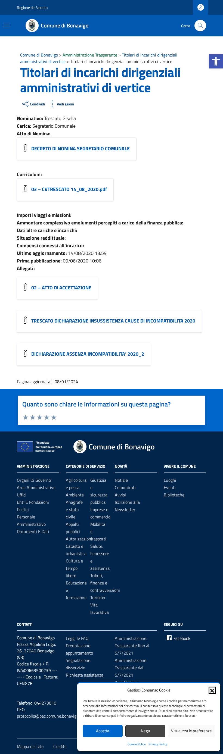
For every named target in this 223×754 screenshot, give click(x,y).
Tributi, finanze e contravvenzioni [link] (105, 582)
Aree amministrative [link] (36, 487)
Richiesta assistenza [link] (84, 675)
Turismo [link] (97, 597)
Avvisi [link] (120, 495)
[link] (216, 61)
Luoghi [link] (170, 480)
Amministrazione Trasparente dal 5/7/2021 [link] (130, 667)
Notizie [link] (121, 480)
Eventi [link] (170, 487)
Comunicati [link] (125, 487)
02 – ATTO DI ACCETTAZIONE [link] (61, 287)
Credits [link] (59, 746)
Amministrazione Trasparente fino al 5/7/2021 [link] (132, 645)
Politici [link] (23, 509)
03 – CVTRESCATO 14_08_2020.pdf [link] (69, 189)
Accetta (102, 731)
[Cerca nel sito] (200, 26)
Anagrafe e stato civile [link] (74, 509)
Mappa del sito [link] (30, 746)
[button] (212, 690)
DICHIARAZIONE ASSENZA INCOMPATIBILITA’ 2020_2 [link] (87, 354)
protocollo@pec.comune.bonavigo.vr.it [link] (51, 716)
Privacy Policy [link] (158, 744)
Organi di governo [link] (34, 480)
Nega (145, 731)
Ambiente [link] (75, 495)
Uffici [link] (21, 495)
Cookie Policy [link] (137, 744)
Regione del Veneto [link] (32, 7)
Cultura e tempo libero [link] (74, 568)
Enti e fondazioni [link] (33, 502)
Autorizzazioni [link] (79, 539)
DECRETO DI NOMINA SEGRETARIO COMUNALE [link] (80, 148)
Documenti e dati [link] (33, 531)
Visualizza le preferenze (191, 731)
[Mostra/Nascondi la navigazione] (6, 25)
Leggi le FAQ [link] (77, 638)
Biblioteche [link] (174, 495)
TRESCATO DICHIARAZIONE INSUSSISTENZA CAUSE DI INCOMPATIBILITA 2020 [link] (113, 320)
